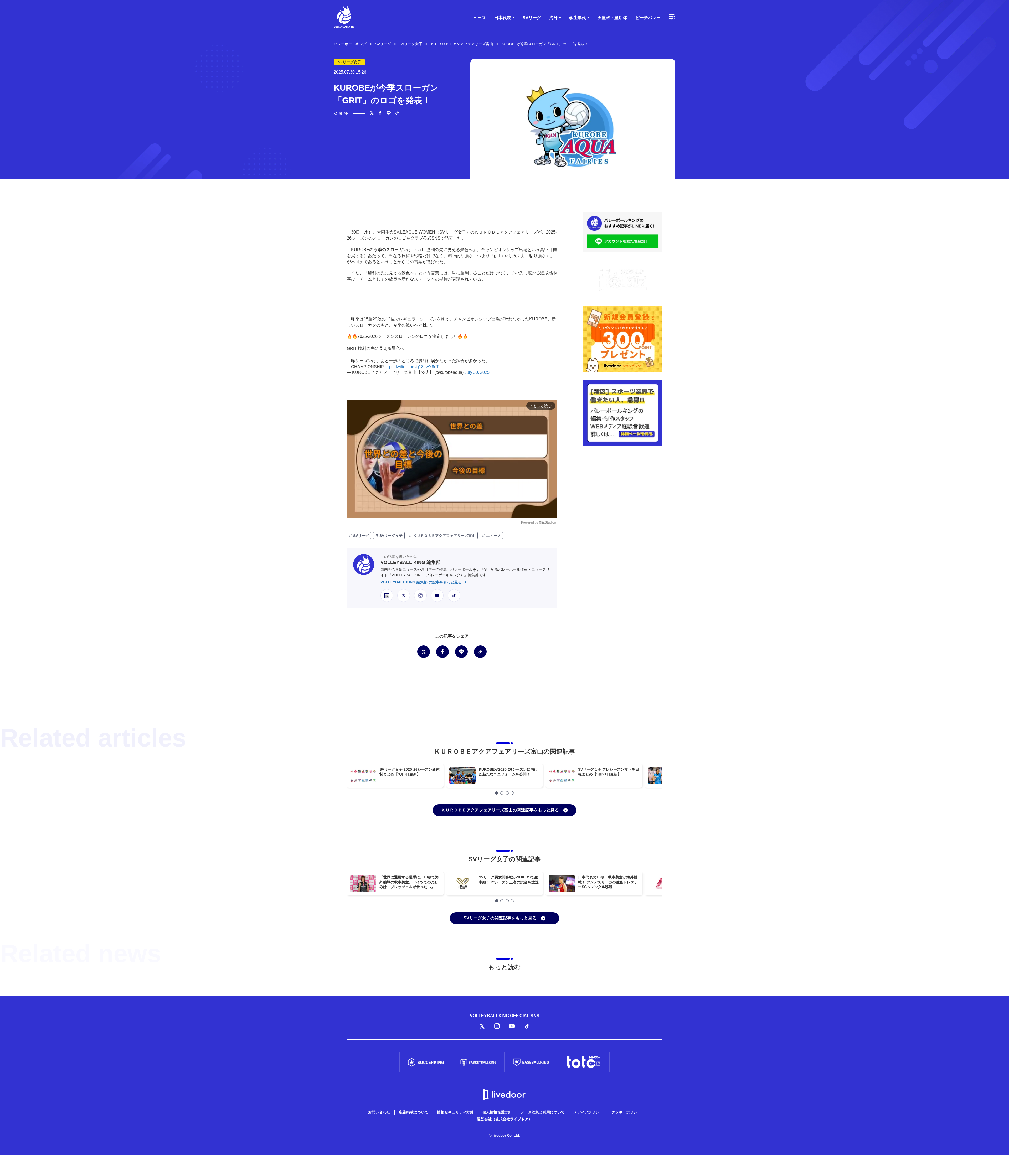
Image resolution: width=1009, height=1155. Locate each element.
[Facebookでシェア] (380, 113)
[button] (496, 793)
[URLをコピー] (397, 113)
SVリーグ (532, 17)
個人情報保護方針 (497, 1112)
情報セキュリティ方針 (455, 1112)
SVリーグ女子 (390, 536)
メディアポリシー (588, 1112)
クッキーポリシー (626, 1112)
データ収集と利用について (543, 1112)
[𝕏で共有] (372, 113)
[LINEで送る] (389, 113)
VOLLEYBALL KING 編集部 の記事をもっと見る (421, 582)
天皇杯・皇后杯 (612, 17)
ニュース (477, 17)
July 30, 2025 (477, 372)
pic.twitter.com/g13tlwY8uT (414, 367)
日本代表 (502, 17)
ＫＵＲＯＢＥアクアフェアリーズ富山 (444, 536)
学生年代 (577, 17)
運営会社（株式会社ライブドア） (504, 1119)
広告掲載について (413, 1112)
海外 (553, 17)
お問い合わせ (379, 1112)
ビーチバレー (648, 17)
